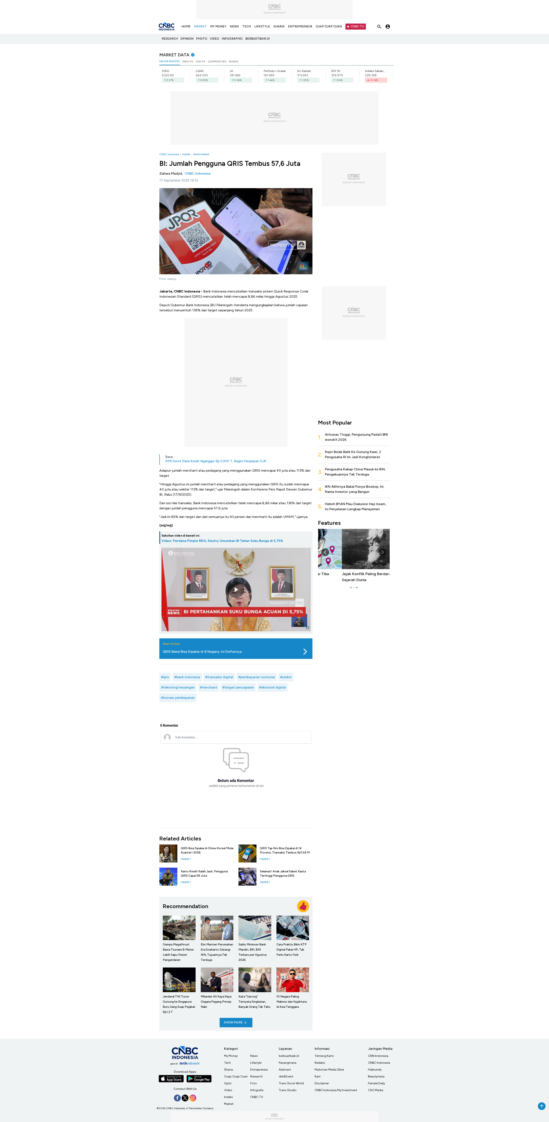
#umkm (285, 677)
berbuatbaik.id (289, 1056)
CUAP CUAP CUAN (329, 26)
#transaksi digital (219, 677)
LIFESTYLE (262, 26)
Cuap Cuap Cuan (236, 1076)
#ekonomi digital (272, 687)
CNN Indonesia (378, 1056)
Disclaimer (322, 1083)
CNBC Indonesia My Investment (336, 1090)
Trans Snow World (291, 1083)
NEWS (234, 26)
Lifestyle (255, 1063)
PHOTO (201, 38)
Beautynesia (376, 1076)
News (254, 1056)
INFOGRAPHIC (232, 38)
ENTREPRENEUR (300, 26)
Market (186, 154)
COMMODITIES (217, 61)
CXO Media (375, 1090)
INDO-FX (187, 61)
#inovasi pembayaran (178, 698)
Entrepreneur (259, 1069)
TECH (246, 26)
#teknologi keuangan (178, 687)
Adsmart (285, 1069)
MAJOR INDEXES (169, 61)
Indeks (228, 1097)
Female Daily (376, 1083)
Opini (227, 1083)
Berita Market (201, 154)
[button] (382, 552)
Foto (253, 1083)
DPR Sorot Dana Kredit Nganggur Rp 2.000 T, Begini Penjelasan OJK (215, 461)
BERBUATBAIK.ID (257, 38)
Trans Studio (288, 1090)
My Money (231, 1056)
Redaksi (320, 1063)
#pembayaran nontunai (256, 677)
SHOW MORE (233, 1022)
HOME (186, 26)
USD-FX (200, 61)
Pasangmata (287, 1063)
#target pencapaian (238, 687)
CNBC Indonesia (169, 154)
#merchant (208, 687)
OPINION (186, 38)
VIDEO (214, 38)
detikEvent (286, 1076)
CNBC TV (357, 26)
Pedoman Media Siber (329, 1069)
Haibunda (375, 1069)
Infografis (257, 1090)
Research (256, 1076)
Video (228, 1090)
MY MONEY (218, 26)
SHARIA (279, 26)
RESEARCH (170, 38)
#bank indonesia (187, 677)
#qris (165, 677)
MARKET (200, 26)
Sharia (228, 1069)
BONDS (233, 61)
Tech (227, 1063)
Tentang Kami (324, 1056)
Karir (318, 1076)
